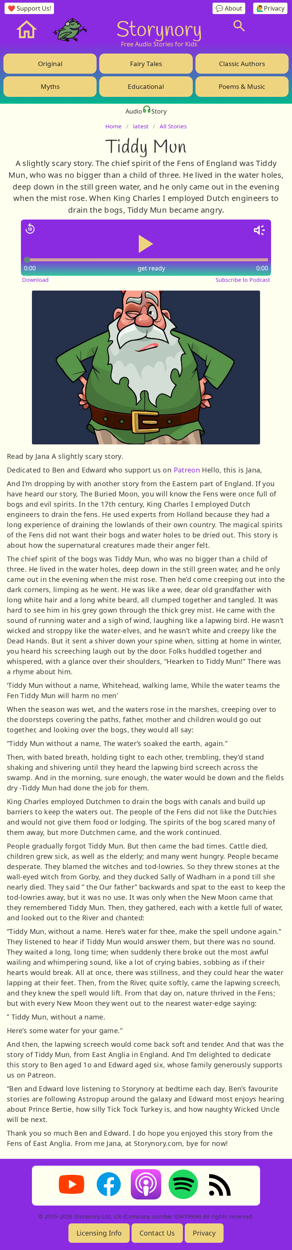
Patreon (187, 469)
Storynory (159, 28)
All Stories (173, 126)
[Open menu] (269, 25)
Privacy (204, 1232)
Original (50, 63)
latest (141, 126)
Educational (146, 86)
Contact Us (157, 1232)
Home (113, 126)
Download (35, 279)
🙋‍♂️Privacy (270, 8)
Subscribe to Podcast (243, 279)
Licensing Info (99, 1232)
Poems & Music (242, 86)
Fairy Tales (146, 63)
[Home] (26, 29)
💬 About (229, 8)
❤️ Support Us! (29, 8)
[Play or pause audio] (146, 244)
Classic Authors (242, 63)
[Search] (239, 25)
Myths (50, 86)
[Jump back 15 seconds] (30, 229)
